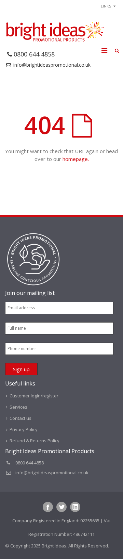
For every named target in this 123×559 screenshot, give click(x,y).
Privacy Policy (24, 429)
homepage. (76, 158)
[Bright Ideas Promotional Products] (54, 31)
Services (18, 407)
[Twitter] (61, 507)
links (106, 6)
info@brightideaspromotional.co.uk (52, 65)
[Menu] (104, 50)
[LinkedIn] (75, 507)
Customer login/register (34, 396)
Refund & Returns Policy (34, 441)
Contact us (20, 418)
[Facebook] (48, 507)
